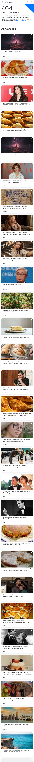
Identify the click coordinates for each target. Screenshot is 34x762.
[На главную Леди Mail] (9, 2)
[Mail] (6, 2)
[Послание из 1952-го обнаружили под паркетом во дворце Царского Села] (17, 201)
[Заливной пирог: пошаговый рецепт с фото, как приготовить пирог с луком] (17, 537)
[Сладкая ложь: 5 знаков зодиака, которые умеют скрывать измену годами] (17, 589)
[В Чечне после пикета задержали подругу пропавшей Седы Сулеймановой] (17, 434)
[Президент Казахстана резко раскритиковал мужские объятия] (17, 279)
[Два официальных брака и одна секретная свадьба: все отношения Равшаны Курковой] (17, 97)
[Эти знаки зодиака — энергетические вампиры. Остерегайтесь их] (17, 253)
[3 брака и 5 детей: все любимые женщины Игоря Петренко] (17, 486)
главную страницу (21, 20)
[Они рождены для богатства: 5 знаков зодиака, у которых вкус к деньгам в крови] (17, 227)
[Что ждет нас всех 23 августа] (17, 46)
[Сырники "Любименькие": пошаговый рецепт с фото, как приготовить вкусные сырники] (17, 72)
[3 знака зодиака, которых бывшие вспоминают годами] (17, 693)
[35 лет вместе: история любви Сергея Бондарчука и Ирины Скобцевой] (17, 641)
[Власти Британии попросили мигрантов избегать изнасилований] (17, 719)
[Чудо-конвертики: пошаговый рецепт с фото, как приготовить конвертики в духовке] (17, 123)
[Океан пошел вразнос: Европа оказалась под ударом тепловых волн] (17, 744)
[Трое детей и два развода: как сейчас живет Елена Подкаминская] (17, 175)
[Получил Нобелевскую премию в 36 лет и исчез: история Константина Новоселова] (17, 382)
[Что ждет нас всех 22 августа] (17, 149)
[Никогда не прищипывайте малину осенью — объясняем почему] (17, 305)
